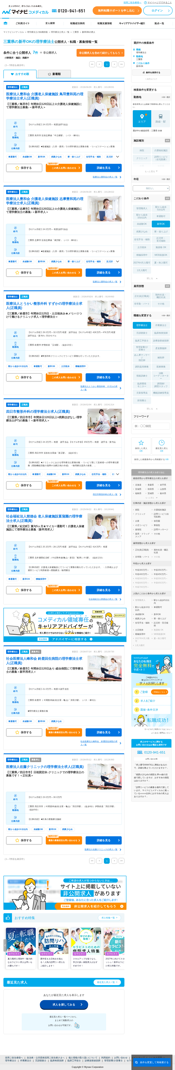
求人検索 (50, 23)
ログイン (157, 10)
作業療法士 (25, 1060)
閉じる (150, 278)
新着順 (56, 74)
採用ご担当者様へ (132, 2)
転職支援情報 (104, 23)
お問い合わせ (120, 1057)
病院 (142, 150)
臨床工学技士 (74, 1060)
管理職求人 (141, 208)
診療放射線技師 (92, 1060)
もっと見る (150, 171)
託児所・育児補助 (161, 239)
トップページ (5, 23)
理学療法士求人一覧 (60, 32)
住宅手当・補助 (142, 239)
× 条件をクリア (151, 79)
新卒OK (161, 224)
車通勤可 (161, 216)
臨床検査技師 (57, 1060)
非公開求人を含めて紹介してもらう (99, 52)
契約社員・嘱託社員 (160, 296)
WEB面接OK (160, 255)
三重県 (76, 32)
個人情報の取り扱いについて (83, 1057)
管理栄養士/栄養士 (113, 1060)
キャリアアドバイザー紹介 (132, 23)
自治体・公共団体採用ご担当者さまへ (46, 1057)
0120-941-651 (69, 11)
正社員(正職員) (141, 296)
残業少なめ (141, 231)
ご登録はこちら (158, 692)
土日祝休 (141, 247)
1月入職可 (142, 270)
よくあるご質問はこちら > (161, 733)
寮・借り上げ (161, 231)
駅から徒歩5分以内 (160, 208)
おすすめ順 (22, 74)
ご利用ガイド (22, 23)
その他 (161, 303)
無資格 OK (161, 247)
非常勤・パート (142, 303)
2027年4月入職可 (141, 262)
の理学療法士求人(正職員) (38, 411)
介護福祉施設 (161, 150)
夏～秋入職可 (161, 262)
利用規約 (105, 1057)
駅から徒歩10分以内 (141, 216)
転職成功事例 (77, 23)
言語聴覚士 (40, 1060)
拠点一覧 (159, 23)
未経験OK (142, 224)
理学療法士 (10, 1060)
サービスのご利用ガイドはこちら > (158, 729)
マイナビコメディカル (13, 32)
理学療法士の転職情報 (37, 32)
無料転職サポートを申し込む (116, 10)
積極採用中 (141, 255)
